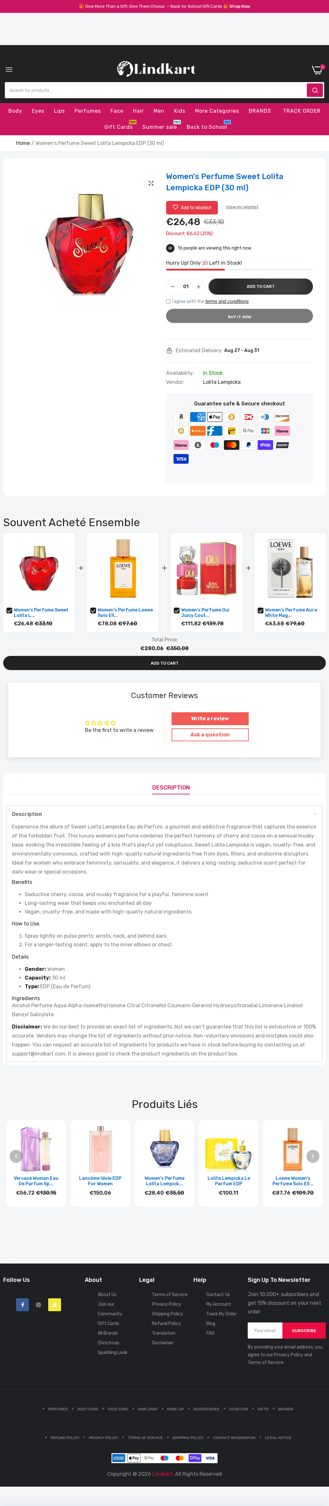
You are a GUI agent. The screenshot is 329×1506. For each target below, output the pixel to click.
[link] (316, 1453)
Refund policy (65, 1437)
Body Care (87, 1409)
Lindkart (162, 1474)
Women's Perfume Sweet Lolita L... (41, 612)
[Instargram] (38, 1304)
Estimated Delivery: (199, 351)
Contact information (234, 1437)
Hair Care (147, 1409)
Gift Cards (108, 1323)
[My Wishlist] (9, 1256)
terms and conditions (227, 301)
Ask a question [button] (210, 735)
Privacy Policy (166, 1304)
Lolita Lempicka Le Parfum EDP (229, 1181)
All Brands (108, 1333)
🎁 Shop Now (236, 6)
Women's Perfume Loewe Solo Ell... (125, 612)
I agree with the (210, 301)
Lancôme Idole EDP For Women (100, 1181)
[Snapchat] (54, 1304)
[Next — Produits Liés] (313, 1156)
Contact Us (218, 1294)
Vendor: (175, 382)
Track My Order (221, 1314)
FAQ (210, 1333)
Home (23, 143)
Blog (210, 1323)
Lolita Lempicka (222, 382)
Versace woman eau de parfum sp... (36, 1181)
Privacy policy (103, 1437)
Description (171, 787)
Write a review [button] (210, 718)
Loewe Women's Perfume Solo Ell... (292, 1181)
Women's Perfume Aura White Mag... (291, 612)
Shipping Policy (167, 1314)
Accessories (206, 1409)
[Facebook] (22, 1304)
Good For (238, 1409)
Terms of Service (170, 1294)
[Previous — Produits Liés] (16, 1156)
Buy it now (239, 317)
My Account (218, 1304)
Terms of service (145, 1437)
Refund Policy (166, 1323)
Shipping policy (188, 1437)
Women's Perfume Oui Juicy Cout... (205, 612)
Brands (286, 1409)
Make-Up (175, 1409)
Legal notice (278, 1437)
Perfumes (58, 1409)
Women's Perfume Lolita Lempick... (164, 1181)
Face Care (118, 1409)
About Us (107, 1294)
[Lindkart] (156, 70)
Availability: (180, 373)
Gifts (263, 1409)
